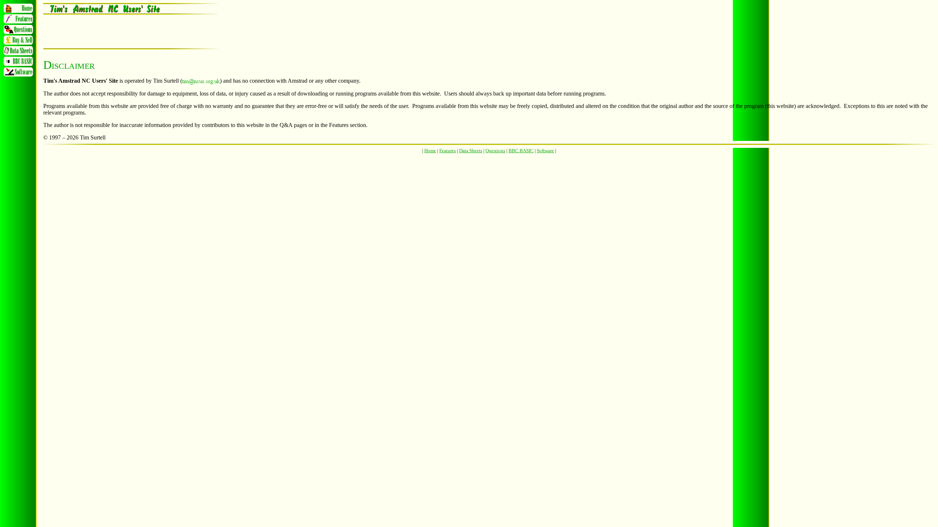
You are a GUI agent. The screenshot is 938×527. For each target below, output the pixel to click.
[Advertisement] (129, 31)
